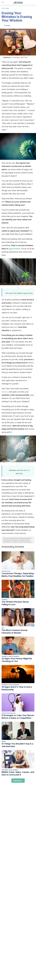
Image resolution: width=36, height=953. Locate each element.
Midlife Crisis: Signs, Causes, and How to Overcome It (18, 773)
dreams (5, 392)
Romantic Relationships (10, 656)
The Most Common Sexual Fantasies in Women (14, 631)
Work (4, 741)
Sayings (4, 599)
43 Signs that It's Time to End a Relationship (17, 688)
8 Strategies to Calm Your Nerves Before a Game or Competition (18, 716)
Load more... (18, 781)
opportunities (14, 249)
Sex (3, 628)
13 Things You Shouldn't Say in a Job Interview (17, 745)
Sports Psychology (9, 713)
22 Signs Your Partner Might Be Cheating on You (17, 659)
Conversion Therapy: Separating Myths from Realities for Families (18, 574)
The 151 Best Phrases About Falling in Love (15, 603)
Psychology (5, 8)
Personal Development (10, 770)
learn (15, 327)
